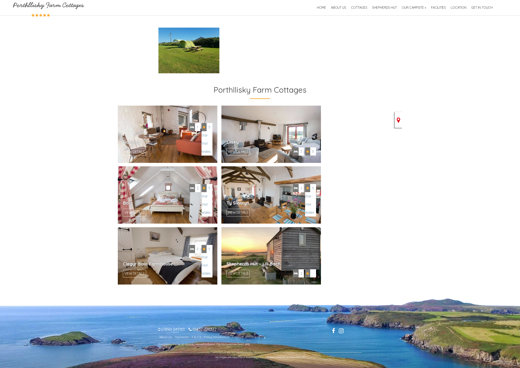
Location (458, 7)
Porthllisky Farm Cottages (48, 5)
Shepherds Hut (384, 7)
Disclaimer (182, 337)
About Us (338, 7)
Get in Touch (482, 7)
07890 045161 (172, 329)
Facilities (438, 7)
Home (321, 7)
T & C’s (196, 337)
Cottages (359, 7)
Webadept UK (297, 357)
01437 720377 (204, 329)
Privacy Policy (256, 337)
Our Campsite (413, 7)
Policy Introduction (216, 337)
